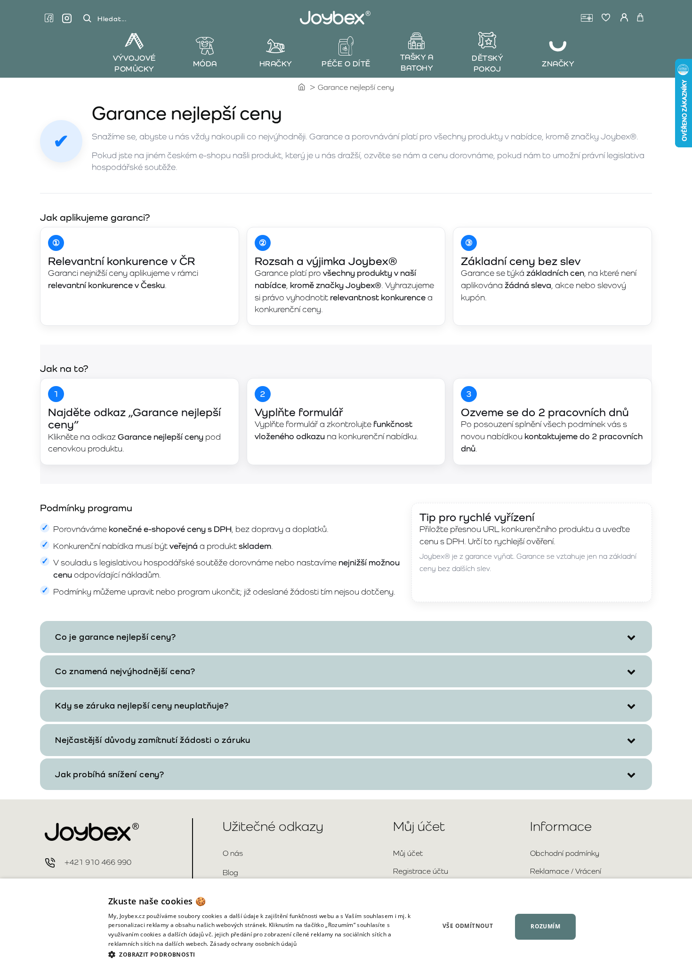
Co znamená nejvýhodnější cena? (125, 671)
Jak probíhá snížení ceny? (109, 774)
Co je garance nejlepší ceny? (115, 637)
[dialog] (346, 926)
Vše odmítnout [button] (468, 926)
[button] (261, 954)
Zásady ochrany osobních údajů (253, 944)
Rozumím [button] (545, 926)
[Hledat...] (87, 19)
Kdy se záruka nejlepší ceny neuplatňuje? (142, 705)
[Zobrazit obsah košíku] (640, 17)
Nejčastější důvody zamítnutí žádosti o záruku (152, 740)
